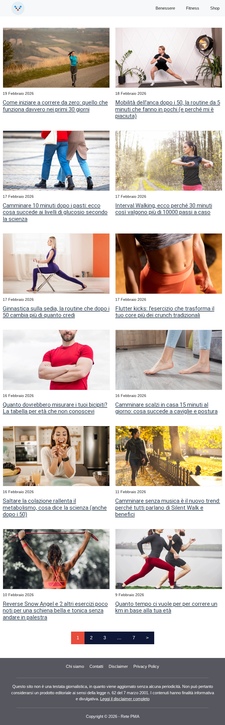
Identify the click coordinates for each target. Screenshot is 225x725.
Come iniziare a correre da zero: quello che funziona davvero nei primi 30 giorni (55, 105)
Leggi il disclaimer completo (125, 698)
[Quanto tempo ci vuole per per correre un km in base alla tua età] (168, 558)
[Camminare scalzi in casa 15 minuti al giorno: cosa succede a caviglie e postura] (168, 359)
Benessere (165, 8)
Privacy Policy (146, 666)
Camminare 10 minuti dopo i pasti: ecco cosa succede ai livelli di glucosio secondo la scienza (55, 212)
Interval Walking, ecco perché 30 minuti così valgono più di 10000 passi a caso (163, 208)
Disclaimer (118, 666)
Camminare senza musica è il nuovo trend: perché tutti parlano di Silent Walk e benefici (167, 508)
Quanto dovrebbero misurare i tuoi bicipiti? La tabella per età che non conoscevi (55, 408)
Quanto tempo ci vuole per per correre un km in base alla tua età (166, 607)
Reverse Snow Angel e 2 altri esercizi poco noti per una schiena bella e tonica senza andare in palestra (55, 611)
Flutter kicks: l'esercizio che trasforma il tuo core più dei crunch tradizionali (164, 311)
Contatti (96, 666)
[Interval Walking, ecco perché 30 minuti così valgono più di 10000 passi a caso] (168, 160)
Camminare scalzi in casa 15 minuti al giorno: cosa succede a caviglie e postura (166, 408)
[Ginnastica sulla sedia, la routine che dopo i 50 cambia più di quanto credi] (56, 263)
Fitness (192, 8)
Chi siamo (75, 666)
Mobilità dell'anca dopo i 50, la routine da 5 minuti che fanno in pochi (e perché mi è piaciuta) (167, 109)
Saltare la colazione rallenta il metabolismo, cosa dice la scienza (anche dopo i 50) (55, 508)
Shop (215, 8)
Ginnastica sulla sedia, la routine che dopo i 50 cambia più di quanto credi (56, 311)
